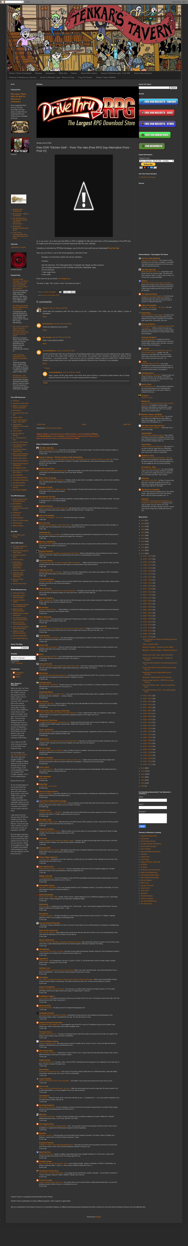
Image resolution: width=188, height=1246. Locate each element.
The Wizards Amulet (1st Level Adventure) (20, 619)
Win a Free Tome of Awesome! (151, 469)
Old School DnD (45, 1006)
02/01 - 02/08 (147, 752)
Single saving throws (45, 600)
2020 (143, 538)
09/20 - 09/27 (147, 598)
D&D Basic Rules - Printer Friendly (19, 596)
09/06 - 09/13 (147, 604)
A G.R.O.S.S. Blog (45, 1180)
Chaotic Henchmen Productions (50, 1023)
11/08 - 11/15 (147, 577)
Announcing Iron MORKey (149, 260)
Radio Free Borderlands (149, 872)
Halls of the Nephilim (46, 515)
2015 (143, 553)
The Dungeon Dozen (46, 1124)
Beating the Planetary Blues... (48, 609)
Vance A (46, 308)
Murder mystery (44, 619)
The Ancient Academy (20, 461)
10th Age (16, 401)
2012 (143, 774)
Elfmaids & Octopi (45, 487)
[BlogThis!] (67, 292)
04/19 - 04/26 (147, 719)
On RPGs (144, 864)
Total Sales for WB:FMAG (47, 1116)
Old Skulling (43, 977)
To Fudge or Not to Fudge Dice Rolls (152, 416)
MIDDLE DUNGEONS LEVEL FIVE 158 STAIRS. (54, 1081)
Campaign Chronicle (46, 1013)
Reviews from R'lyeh (46, 469)
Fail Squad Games (45, 1032)
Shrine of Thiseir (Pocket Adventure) (19, 623)
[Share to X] (69, 292)
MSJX (41, 654)
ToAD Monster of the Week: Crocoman (51, 951)
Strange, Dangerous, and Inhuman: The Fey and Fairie (56, 970)
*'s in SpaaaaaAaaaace (46, 878)
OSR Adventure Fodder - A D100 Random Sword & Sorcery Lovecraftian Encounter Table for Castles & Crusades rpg (75, 459)
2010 (143, 780)
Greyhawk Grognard (46, 579)
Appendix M (43, 959)
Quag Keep (43, 784)
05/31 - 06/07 (147, 701)
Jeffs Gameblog (45, 776)
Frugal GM (43, 626)
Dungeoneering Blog (45, 1007)
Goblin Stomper (44, 1060)
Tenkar (17, 677)
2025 (143, 523)
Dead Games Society (148, 841)
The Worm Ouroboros (46, 915)
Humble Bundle (45, 436)
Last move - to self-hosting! (47, 887)
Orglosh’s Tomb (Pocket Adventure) (19, 632)
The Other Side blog (46, 448)
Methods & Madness (46, 598)
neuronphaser (44, 1096)
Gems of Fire (17, 431)
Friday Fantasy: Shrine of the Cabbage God (53, 470)
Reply (45, 317)
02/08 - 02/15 (147, 749)
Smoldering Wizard (46, 692)
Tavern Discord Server (143, 73)
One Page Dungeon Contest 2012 (20, 450)
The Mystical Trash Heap (48, 720)
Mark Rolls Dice (45, 1152)
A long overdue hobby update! (48, 821)
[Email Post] (60, 292)
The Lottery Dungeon (20, 478)
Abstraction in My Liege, (46, 703)
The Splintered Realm (149, 294)
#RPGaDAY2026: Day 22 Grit (48, 450)
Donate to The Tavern (148, 177)
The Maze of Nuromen (20, 480)
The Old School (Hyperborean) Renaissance (53, 675)
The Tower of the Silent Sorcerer (153, 426)
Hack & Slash (44, 767)
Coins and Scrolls (45, 664)
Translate (19, 663)
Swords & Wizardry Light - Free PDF (115, 73)
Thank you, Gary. (147, 397)
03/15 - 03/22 (147, 734)
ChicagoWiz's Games (47, 885)
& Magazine (17, 513)
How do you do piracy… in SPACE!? (50, 812)
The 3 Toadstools (45, 617)
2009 (143, 783)
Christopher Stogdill (19, 673)
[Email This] (64, 292)
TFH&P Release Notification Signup (152, 435)
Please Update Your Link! (47, 1107)
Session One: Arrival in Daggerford (152, 296)
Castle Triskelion (45, 1079)
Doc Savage (47, 337)
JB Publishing (44, 949)
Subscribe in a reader (18, 247)
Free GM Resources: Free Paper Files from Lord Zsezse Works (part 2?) (62, 628)
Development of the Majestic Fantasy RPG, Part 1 (54, 525)
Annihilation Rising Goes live (48, 1034)
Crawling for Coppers (47, 996)
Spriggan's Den (44, 810)
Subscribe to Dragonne (46, 581)
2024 (143, 526)
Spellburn (144, 893)
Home (84, 424)
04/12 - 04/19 (147, 722)
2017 (143, 547)
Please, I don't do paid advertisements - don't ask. (54, 1088)
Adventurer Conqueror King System (20, 551)
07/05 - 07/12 (147, 631)
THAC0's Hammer (147, 898)
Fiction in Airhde (44, 998)
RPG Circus (145, 883)
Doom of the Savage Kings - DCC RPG (20, 421)
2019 (143, 541)
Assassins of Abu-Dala (20, 403)
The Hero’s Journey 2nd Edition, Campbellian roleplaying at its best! (60, 942)
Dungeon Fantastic (46, 506)
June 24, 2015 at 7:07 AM (65, 351)
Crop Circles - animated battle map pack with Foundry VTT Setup (21, 235)
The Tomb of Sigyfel (19, 490)
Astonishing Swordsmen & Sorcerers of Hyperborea (18, 565)
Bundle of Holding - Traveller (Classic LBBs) (158, 647)
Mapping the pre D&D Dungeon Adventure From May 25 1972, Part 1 (60, 759)
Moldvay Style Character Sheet (18, 610)
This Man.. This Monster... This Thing (51, 517)
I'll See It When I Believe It (48, 857)
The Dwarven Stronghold (150, 490)
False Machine (44, 636)
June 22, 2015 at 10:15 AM (61, 337)
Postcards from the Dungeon (151, 870)
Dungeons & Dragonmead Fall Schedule (51, 989)
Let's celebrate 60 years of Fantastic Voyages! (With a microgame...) (60, 562)
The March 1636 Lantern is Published (51, 750)
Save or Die (145, 891)
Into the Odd (43, 645)
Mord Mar (42, 1133)
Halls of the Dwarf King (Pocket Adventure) (21, 628)
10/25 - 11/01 (147, 583)
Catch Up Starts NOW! (150, 644)
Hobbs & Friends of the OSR (150, 862)
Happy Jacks (145, 857)
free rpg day (51, 295)
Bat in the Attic (44, 523)
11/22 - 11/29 (147, 571)
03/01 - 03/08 (147, 740)
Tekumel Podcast (147, 896)
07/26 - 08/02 (147, 622)
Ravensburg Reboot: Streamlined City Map (52, 1015)
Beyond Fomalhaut (46, 551)
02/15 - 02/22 (147, 746)
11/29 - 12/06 (147, 568)
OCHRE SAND (44, 960)
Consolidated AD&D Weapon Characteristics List (54, 722)
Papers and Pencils (46, 730)
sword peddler (146, 433)
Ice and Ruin (43, 701)
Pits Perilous (43, 607)
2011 (143, 777)
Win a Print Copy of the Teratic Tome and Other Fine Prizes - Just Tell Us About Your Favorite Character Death (21, 331)
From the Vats (113, 248)
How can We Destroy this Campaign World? (53, 1126)
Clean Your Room (44, 906)
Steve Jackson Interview (47, 932)
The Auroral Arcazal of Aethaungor (20, 464)
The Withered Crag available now (49, 1024)
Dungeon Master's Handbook (151, 844)
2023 (143, 529)
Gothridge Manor (45, 683)
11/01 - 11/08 (147, 580)
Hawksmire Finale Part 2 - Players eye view (53, 489)
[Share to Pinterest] (74, 292)
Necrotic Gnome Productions (49, 923)
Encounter (16, 515)
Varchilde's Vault (45, 820)
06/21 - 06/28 (147, 637)
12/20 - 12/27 (147, 559)
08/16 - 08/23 (147, 613)
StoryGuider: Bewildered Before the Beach (20, 228)
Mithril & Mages (18, 526)
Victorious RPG (44, 848)
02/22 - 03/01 (147, 743)
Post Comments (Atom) (54, 428)
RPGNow (94, 434)
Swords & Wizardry (18, 755)
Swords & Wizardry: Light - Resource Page (57, 77)
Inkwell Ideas (146, 313)
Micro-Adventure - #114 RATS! (48, 684)
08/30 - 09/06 (147, 607)
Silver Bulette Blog (46, 1051)
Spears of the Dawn (19, 584)
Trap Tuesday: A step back (47, 1052)
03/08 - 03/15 (147, 737)
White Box (43, 1114)
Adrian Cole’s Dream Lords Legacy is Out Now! (156, 283)
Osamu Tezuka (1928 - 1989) (48, 897)
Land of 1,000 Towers (20, 442)
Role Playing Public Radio (150, 875)
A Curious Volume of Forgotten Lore (20, 547)
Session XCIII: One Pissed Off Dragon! (51, 1173)
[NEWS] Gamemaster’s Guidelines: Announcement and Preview (59, 553)
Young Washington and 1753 (48, 656)
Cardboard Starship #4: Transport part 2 (51, 480)
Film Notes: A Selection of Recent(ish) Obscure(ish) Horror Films (59, 666)
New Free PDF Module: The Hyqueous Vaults (53, 1163)
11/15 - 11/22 (147, 574)
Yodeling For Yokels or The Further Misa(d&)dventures (56, 1144)
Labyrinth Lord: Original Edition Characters (18, 574)
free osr (44, 295)
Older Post (126, 424)
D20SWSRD (17, 504)
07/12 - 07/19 (147, 628)
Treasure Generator (19, 636)
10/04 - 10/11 (147, 592)
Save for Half (145, 888)
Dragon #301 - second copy (48, 786)
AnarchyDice (44, 1069)
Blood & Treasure (19, 570)
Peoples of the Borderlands (18, 210)
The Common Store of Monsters (49, 637)
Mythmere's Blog (147, 456)
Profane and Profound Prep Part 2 (49, 1071)
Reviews (38, 73)
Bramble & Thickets (46, 1143)
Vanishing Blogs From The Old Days (50, 572)
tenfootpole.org (44, 532)
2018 (143, 544)
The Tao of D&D (44, 748)
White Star (63, 73)
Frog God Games (85, 77)
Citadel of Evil (17, 417)
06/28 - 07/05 (147, 634)
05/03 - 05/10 (147, 713)
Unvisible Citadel (45, 1161)
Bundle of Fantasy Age (46, 1154)
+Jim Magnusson (64, 279)
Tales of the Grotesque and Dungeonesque (20, 455)
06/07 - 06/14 (147, 698)
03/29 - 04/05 (147, 728)
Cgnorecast (145, 838)
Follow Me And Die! (46, 570)
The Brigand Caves (19, 468)
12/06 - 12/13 (147, 565)
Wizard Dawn (17, 523)
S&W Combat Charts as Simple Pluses (20, 500)
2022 (143, 532)
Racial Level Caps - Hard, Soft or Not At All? (158, 655)
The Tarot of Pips (44, 859)
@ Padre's (145, 396)
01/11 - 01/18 (147, 761)
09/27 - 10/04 (147, 595)
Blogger (98, 1217)
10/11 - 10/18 (147, 589)
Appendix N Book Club (149, 836)
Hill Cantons (43, 673)
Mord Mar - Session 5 (46, 1135)
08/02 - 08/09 (147, 619)
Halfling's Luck (44, 968)
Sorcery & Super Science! (48, 791)
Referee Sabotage (45, 731)
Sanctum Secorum (147, 885)
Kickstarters (50, 73)
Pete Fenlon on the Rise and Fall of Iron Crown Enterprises (57, 590)
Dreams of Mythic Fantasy (48, 1041)
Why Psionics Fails (45, 543)
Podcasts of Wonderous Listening (22, 77)
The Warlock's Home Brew (48, 1171)
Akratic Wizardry (45, 589)
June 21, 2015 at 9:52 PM (58, 308)
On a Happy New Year (46, 769)
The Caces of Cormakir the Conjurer (21, 471)
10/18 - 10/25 (147, 586)
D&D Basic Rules (19, 593)
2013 (143, 771)
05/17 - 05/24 (147, 707)
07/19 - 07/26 (147, 625)
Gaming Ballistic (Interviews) (150, 852)
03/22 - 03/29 (147, 731)
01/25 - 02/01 (147, 755)
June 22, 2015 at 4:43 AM (62, 324)
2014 (143, 768)
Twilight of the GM (45, 876)
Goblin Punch (44, 739)
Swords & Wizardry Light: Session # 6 (51, 1182)
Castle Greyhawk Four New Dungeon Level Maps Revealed (58, 713)
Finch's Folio (43, 1086)
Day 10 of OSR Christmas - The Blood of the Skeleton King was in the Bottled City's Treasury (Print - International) (20, 284)
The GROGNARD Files (149, 901)
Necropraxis (43, 914)
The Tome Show (146, 904)
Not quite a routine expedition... (151, 427)
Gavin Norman (48, 324)
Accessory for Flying (45, 498)
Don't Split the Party (46, 867)
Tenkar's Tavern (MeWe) (106, 77)
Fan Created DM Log (20, 638)
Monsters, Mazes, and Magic (151, 414)
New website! (43, 1097)
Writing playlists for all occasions (49, 850)
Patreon (74, 73)
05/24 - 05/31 (147, 704)
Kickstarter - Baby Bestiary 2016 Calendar (157, 677)
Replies (47, 368)
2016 (143, 550)
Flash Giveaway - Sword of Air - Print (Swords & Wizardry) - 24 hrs (20, 357)
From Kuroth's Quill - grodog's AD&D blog (54, 711)
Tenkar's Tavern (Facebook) (20, 73)
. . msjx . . (144, 362)
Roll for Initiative (146, 880)
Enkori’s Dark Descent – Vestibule (50, 534)
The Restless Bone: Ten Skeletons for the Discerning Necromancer (20, 221)
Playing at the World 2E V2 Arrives (50, 831)
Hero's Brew (145, 859)
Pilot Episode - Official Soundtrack (20, 214)
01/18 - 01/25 (147, 758)
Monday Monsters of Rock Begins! (152, 315)
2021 (143, 535)
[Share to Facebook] (71, 292)
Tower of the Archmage (47, 478)
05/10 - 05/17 (147, 710)
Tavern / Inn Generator (20, 520)
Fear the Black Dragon (148, 846)
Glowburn (144, 854)
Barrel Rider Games (89, 73)
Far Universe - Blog (148, 467)
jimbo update (43, 778)
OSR (57, 295)
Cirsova (144, 281)
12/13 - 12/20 (147, 562)
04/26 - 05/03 (147, 716)
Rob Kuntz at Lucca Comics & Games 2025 (53, 803)
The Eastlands (18, 475)
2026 (143, 520)
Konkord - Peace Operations (48, 647)
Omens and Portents (46, 940)
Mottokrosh (145, 401)
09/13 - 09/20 (147, 601)
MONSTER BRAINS (46, 895)
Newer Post (41, 424)
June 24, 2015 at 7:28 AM (71, 372)
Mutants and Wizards (46, 793)
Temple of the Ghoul (20, 458)
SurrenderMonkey (49, 351)
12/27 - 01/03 (147, 556)
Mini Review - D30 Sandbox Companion (20, 376)
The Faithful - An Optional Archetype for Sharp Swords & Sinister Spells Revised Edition (66, 979)
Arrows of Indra (18, 559)
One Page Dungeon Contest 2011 (20, 446)
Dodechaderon (18, 518)
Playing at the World (46, 829)
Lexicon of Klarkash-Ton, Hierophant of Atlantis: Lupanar (56, 840)
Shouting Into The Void (47, 497)
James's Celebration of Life (47, 1043)
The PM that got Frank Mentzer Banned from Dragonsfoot (20, 307)
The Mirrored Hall (19, 483)
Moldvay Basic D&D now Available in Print (52, 694)
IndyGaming (43, 904)
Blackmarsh (17, 410)
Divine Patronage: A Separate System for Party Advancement (58, 741)
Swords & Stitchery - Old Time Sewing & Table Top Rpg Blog (60, 457)
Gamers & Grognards (47, 987)
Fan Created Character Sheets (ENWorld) (21, 605)
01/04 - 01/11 (147, 764)
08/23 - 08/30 (147, 610)
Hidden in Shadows (46, 758)
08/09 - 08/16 (147, 616)
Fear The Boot (146, 849)
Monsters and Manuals (47, 542)
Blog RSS (144, 499)
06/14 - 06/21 (147, 696)
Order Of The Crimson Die (48, 930)
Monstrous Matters (46, 560)
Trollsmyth (43, 838)
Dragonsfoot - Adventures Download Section (20, 426)
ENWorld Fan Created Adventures (20, 614)
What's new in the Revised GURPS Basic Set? (53, 508)
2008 (143, 786)
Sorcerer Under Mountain (150, 258)
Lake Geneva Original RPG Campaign (52, 801)
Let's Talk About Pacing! (46, 1062)
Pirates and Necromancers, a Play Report (52, 868)
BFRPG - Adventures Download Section (20, 407)
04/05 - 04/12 (147, 725)
